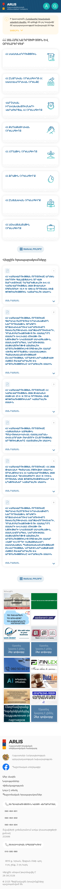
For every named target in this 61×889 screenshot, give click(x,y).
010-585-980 (11, 851)
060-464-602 (11, 818)
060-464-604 (11, 824)
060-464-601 (11, 811)
